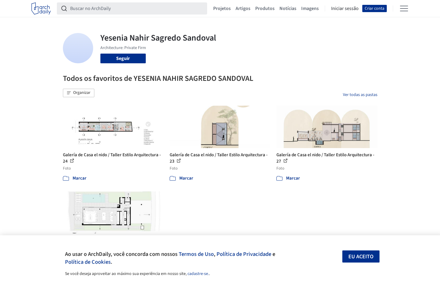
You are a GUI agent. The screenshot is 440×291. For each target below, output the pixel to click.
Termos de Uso (196, 254)
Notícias (287, 8)
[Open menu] (404, 8)
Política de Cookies (88, 262)
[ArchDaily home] (41, 8)
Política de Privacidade (244, 254)
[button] (78, 93)
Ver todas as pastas (360, 95)
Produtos (265, 8)
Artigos (243, 8)
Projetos (222, 8)
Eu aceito (360, 256)
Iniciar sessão (345, 8)
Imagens (310, 8)
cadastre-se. (198, 274)
